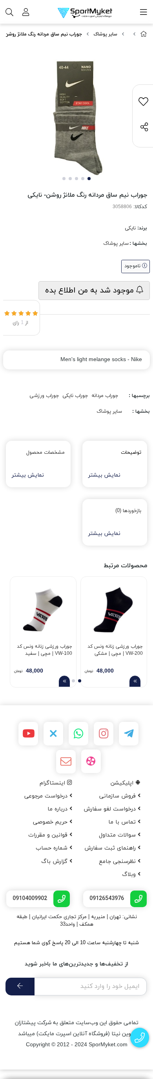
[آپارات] (91, 761)
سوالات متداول (118, 835)
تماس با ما (123, 822)
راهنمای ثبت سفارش (111, 848)
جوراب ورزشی (44, 395)
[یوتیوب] (28, 733)
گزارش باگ (55, 861)
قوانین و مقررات (48, 835)
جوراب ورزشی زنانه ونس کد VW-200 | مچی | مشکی (115, 650)
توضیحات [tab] (131, 452)
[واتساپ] (78, 733)
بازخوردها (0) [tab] (128, 510)
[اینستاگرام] (103, 733)
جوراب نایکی (75, 395)
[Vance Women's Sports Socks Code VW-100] (43, 610)
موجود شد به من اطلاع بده (90, 290)
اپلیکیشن (123, 783)
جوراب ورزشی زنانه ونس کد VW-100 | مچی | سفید (44, 650)
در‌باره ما (58, 809)
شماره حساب (52, 848)
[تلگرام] (128, 733)
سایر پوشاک (105, 34)
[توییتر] (53, 733)
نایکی (130, 228)
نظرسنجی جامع (118, 861)
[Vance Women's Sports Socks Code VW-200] (114, 610)
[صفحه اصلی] (143, 34)
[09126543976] (139, 1038)
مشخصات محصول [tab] (45, 452)
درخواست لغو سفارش (111, 809)
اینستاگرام (53, 783)
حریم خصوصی (51, 822)
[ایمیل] (66, 761)
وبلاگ (130, 874)
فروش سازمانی (118, 796)
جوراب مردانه (104, 395)
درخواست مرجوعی (46, 796)
